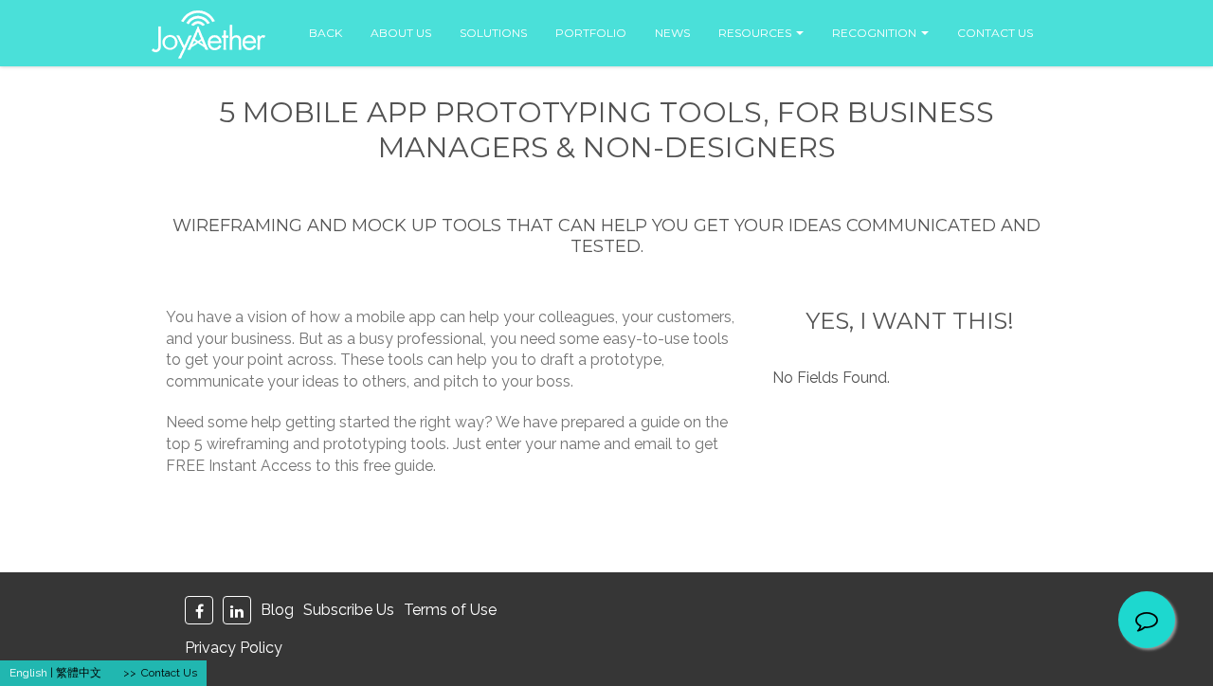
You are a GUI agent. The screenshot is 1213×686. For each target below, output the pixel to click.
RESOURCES (756, 33)
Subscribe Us (348, 610)
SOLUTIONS (493, 33)
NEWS (672, 33)
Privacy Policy (233, 648)
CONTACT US (995, 33)
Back (325, 33)
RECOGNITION (875, 33)
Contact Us (169, 672)
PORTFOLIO (590, 33)
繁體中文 (78, 672)
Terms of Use (450, 610)
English (28, 672)
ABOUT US (401, 33)
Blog (277, 610)
